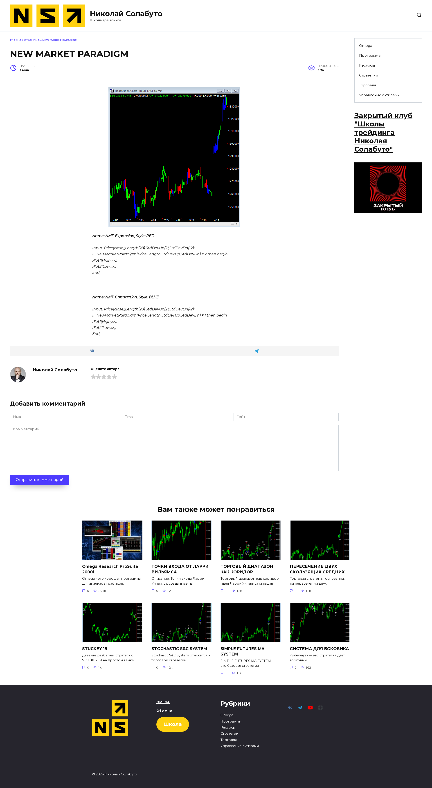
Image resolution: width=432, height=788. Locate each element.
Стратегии (368, 75)
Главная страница (25, 40)
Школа (172, 724)
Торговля (367, 85)
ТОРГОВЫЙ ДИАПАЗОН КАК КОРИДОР (246, 569)
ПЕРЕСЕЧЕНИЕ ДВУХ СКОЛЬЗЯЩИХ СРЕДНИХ (317, 569)
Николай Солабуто (126, 13)
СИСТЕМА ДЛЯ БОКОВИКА (319, 648)
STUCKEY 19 (94, 648)
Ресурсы (367, 65)
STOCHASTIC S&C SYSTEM (179, 648)
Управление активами (379, 95)
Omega (365, 45)
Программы (370, 55)
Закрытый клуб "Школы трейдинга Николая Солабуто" (383, 132)
